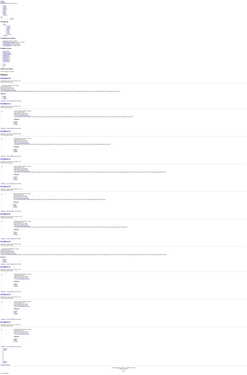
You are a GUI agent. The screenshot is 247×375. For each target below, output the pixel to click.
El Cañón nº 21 (5, 159)
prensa (4, 97)
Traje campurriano (6, 45)
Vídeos (4, 11)
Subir (123, 371)
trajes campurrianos (7, 44)
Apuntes (4, 7)
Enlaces (4, 12)
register (12, 100)
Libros (4, 10)
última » (4, 362)
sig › (4, 66)
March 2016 (5, 55)
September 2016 (6, 54)
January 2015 (6, 59)
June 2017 (5, 51)
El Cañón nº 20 (5, 186)
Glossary (5, 35)
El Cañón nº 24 (5, 78)
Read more (3, 100)
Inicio (4, 5)
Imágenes (5, 9)
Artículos (5, 6)
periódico (5, 98)
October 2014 (6, 60)
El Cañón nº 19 (5, 214)
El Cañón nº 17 (5, 267)
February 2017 (6, 52)
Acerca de (5, 14)
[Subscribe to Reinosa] (5, 364)
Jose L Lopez (118, 367)
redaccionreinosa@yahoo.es (10, 90)
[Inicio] (2, 1)
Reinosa (4, 96)
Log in (8, 100)
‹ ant (4, 63)
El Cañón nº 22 (5, 131)
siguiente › (5, 361)
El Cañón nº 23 (5, 103)
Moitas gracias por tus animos (9, 42)
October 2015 (6, 56)
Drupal (7, 373)
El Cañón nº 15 (5, 322)
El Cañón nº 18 (5, 241)
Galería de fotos (6, 43)
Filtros (4, 13)
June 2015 (5, 58)
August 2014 (5, 61)
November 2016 (6, 53)
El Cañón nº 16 (5, 294)
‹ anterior (5, 349)
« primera (5, 348)
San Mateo (5, 41)
